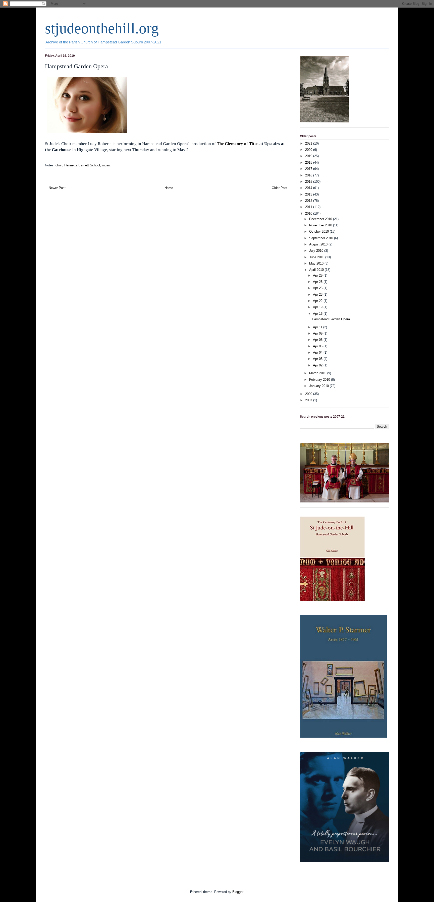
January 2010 (319, 386)
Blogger (237, 892)
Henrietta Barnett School (82, 165)
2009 (309, 394)
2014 (309, 188)
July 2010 (316, 250)
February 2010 (320, 379)
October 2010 (319, 231)
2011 (309, 207)
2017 (309, 169)
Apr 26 (318, 282)
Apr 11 (318, 327)
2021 (309, 143)
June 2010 (317, 257)
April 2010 (317, 270)
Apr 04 (318, 352)
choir (59, 165)
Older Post (279, 188)
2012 (309, 201)
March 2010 (318, 373)
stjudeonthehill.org (102, 28)
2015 (309, 181)
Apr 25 (318, 288)
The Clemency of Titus (237, 143)
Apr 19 (318, 307)
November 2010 (321, 225)
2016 (309, 175)
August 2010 (319, 244)
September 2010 (321, 238)
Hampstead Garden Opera (331, 319)
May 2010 (316, 263)
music (106, 165)
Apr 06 (318, 340)
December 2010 (321, 219)
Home (169, 188)
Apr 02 (318, 365)
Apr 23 (318, 294)
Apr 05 (318, 346)
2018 (309, 162)
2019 (309, 156)
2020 (309, 150)
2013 (309, 194)
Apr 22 (318, 301)
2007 (309, 400)
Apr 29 (318, 275)
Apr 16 (318, 313)
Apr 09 (318, 333)
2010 (309, 213)
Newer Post (57, 188)
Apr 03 (318, 359)
